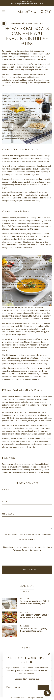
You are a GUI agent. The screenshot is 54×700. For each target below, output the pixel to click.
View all (27, 592)
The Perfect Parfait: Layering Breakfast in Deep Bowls (33, 629)
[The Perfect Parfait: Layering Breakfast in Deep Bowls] (9, 631)
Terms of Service (29, 550)
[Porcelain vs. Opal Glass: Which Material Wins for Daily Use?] (9, 603)
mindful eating (8, 70)
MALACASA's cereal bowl (15, 472)
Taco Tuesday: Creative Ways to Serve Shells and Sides (34, 616)
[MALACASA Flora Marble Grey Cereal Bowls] (27, 90)
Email (6, 502)
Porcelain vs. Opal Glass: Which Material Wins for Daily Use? (34, 602)
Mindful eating (27, 23)
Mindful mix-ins (35, 316)
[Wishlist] (46, 11)
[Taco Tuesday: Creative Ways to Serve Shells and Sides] (9, 617)
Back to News (29, 569)
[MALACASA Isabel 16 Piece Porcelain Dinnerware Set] (27, 252)
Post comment (27, 540)
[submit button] (43, 687)
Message (8, 514)
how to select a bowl (10, 114)
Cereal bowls (15, 23)
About (26, 648)
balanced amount (20, 182)
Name (6, 490)
